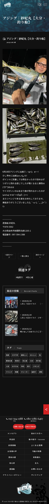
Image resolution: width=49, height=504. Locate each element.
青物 (40, 372)
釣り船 (38, 361)
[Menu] (45, 4)
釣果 (7, 355)
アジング (9, 372)
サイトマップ (36, 475)
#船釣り (19, 277)
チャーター (25, 372)
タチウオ (15, 355)
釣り (28, 366)
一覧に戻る (24, 256)
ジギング (36, 366)
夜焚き (17, 361)
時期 (16, 372)
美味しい (24, 355)
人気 (7, 366)
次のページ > (40, 255)
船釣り (34, 372)
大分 (31, 361)
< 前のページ (9, 255)
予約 (22, 366)
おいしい (33, 355)
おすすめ (15, 366)
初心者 (25, 361)
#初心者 (29, 277)
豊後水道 (9, 361)
